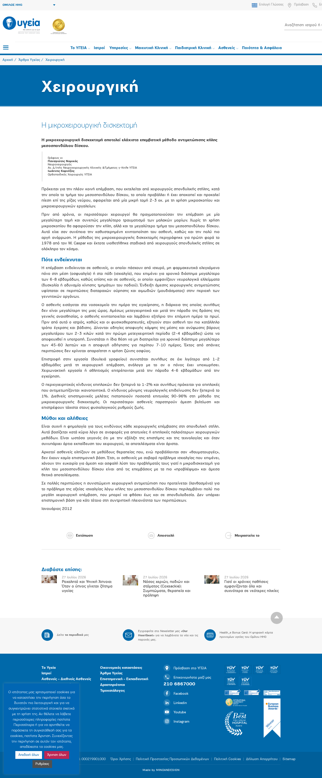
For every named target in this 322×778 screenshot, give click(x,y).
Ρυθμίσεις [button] (42, 764)
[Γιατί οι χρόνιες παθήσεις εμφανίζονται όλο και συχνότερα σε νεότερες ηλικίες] (212, 579)
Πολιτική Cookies (227, 759)
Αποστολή (165, 536)
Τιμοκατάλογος (112, 691)
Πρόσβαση (301, 4)
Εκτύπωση (84, 536)
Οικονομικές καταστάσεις (121, 668)
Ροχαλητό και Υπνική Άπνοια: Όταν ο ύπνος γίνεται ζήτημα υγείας (87, 586)
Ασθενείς (226, 48)
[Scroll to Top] (276, 618)
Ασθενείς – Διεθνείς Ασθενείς (66, 679)
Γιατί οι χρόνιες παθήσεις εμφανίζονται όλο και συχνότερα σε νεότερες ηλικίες (251, 586)
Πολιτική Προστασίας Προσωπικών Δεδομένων (172, 759)
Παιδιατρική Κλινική (193, 48)
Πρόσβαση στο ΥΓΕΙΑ (190, 668)
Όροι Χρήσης (121, 759)
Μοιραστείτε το (247, 536)
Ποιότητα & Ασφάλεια (262, 48)
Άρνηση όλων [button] (56, 755)
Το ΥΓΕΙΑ (78, 48)
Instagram (181, 722)
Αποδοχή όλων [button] (28, 755)
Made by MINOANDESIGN (161, 770)
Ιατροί (99, 48)
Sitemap (289, 759)
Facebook (181, 694)
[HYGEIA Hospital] (21, 25)
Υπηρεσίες (118, 48)
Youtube (180, 712)
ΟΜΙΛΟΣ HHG (12, 5)
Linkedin (180, 703)
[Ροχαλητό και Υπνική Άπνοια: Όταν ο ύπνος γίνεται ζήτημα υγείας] (49, 579)
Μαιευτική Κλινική (151, 48)
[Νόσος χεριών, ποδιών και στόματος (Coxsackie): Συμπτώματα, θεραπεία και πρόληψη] (130, 580)
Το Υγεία (49, 668)
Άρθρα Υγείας (111, 673)
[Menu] (5, 47)
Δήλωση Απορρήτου (261, 759)
